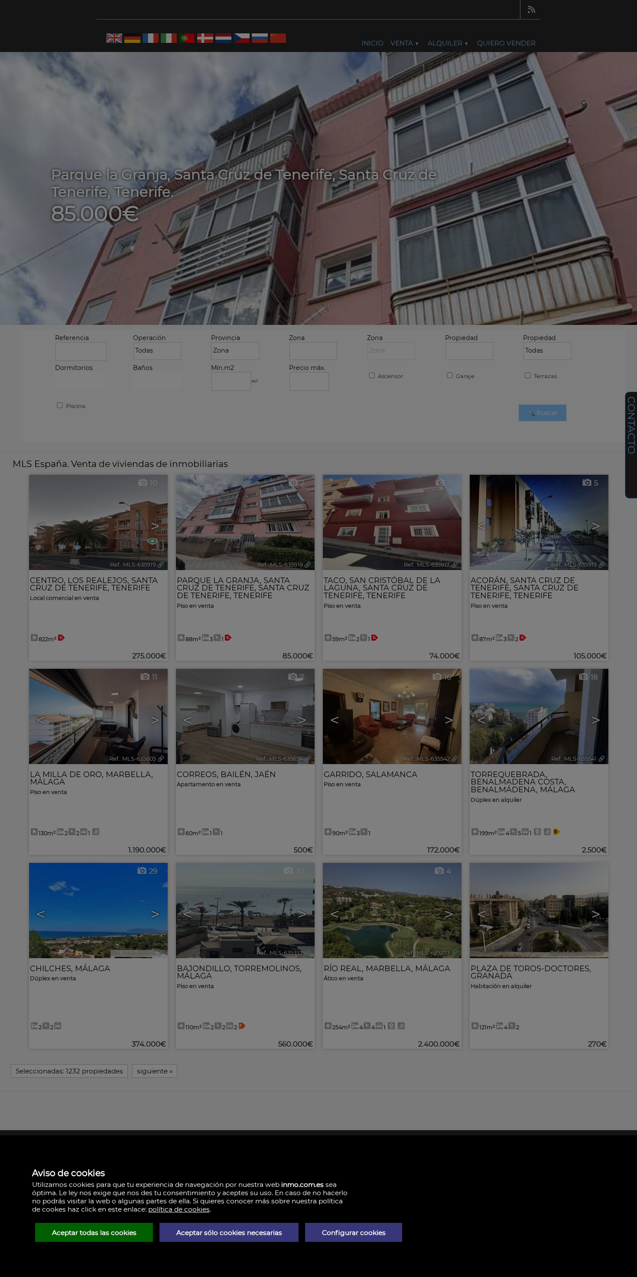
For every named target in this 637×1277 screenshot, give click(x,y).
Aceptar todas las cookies (94, 1232)
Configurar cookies (354, 1232)
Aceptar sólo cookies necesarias (229, 1232)
